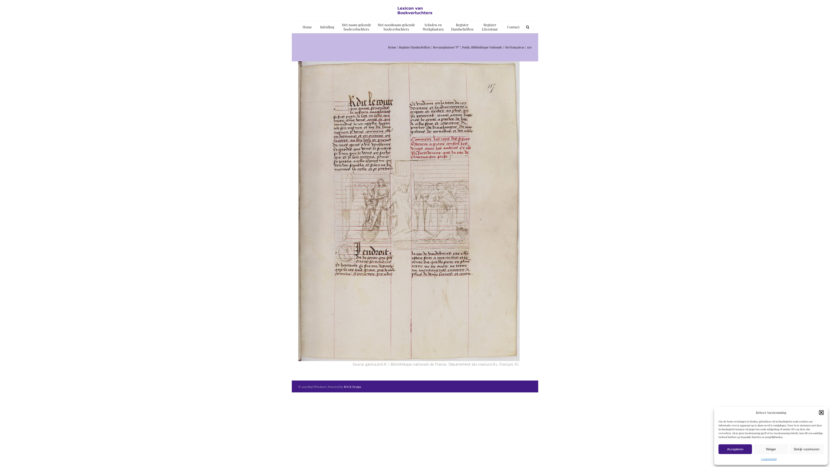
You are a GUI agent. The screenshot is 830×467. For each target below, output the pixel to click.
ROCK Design (352, 387)
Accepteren (735, 449)
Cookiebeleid (769, 459)
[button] (821, 412)
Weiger (771, 449)
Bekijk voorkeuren (806, 449)
